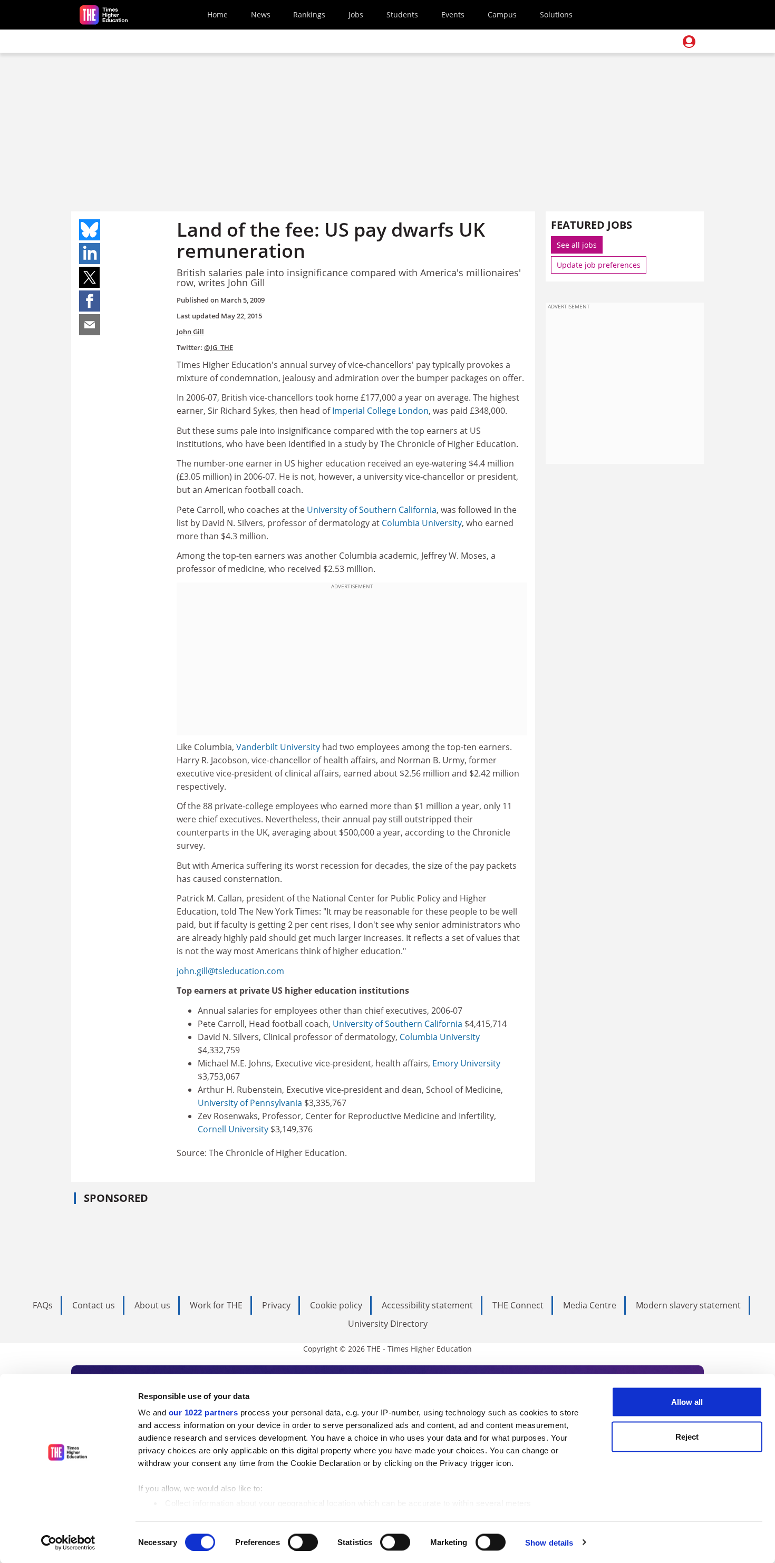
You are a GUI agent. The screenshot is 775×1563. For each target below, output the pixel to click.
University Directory (388, 1323)
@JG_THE (218, 347)
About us (152, 1305)
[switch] (303, 1541)
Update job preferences (599, 265)
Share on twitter (89, 277)
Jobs (355, 14)
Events (452, 14)
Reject (687, 1436)
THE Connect (518, 1305)
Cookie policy (336, 1305)
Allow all (687, 1401)
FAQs (43, 1305)
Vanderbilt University (278, 747)
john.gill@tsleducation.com (230, 971)
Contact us (93, 1305)
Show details (549, 1542)
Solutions (556, 14)
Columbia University (422, 523)
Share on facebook (89, 301)
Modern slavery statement (688, 1305)
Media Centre (589, 1305)
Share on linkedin (89, 253)
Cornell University (233, 1129)
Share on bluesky (89, 229)
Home (217, 14)
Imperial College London (380, 410)
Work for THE (216, 1305)
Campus (502, 14)
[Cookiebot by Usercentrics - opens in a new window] (68, 1542)
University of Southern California (372, 510)
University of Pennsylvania (250, 1103)
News (260, 14)
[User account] (689, 41)
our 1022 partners (203, 1412)
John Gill (190, 331)
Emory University (466, 1063)
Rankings (309, 14)
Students (402, 14)
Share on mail (89, 324)
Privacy (276, 1305)
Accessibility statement (427, 1305)
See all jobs (577, 245)
